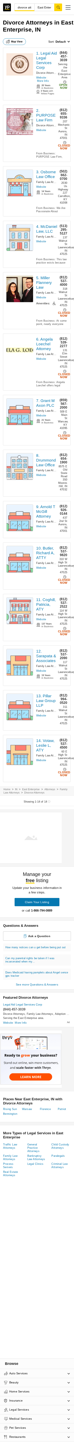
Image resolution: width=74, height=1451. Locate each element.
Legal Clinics (35, 1163)
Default (61, 41)
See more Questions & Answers (37, 984)
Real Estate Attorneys (10, 1173)
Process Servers (8, 1165)
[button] (68, 7)
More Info (43, 81)
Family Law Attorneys (49, 182)
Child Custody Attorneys (60, 1146)
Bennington (10, 1113)
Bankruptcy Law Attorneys (36, 1157)
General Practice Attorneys (33, 1148)
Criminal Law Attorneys (59, 1165)
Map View (17, 41)
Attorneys (49, 789)
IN (16, 789)
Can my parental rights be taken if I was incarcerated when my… (29, 960)
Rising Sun (10, 1109)
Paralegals (58, 1155)
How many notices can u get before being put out (35, 947)
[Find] (58, 7)
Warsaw (27, 1109)
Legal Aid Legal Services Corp (22, 1004)
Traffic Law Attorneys (10, 1146)
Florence (45, 1109)
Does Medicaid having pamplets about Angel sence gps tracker (36, 974)
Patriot (62, 1109)
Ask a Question (39, 936)
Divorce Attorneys (47, 72)
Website (41, 77)
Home (6, 789)
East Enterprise (31, 789)
